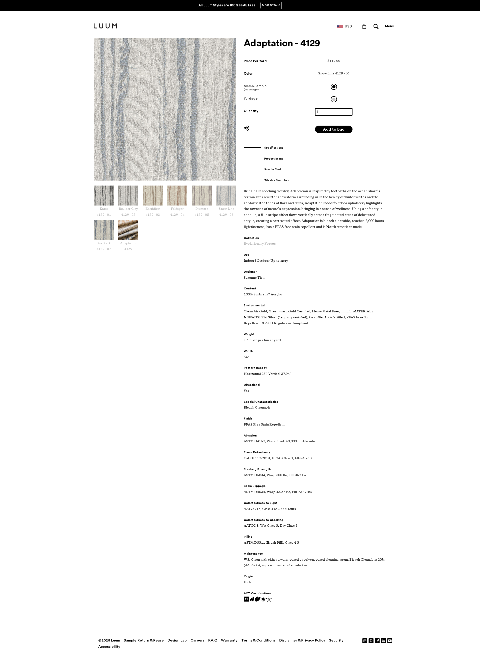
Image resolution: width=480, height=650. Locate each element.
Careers (197, 640)
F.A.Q (212, 640)
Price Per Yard (255, 61)
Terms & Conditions (258, 640)
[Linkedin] (383, 640)
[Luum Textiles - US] (105, 27)
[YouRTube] (390, 640)
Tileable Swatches (276, 180)
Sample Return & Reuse (144, 640)
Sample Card (272, 169)
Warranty (229, 640)
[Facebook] (377, 640)
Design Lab (177, 640)
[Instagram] (365, 640)
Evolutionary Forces (260, 243)
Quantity (251, 111)
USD (348, 26)
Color (248, 73)
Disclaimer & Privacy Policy (302, 640)
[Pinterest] (371, 640)
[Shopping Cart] (365, 26)
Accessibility (109, 647)
